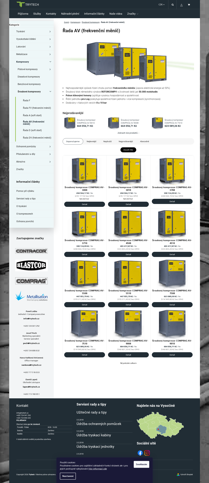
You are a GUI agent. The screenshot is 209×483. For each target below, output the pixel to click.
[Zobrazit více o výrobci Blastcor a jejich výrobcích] (31, 265)
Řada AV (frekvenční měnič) (33, 122)
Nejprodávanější (126, 141)
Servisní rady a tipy (26, 198)
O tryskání (21, 206)
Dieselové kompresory (29, 76)
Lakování (21, 46)
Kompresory (22, 61)
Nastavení (67, 476)
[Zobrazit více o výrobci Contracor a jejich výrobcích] (31, 251)
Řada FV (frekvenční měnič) (37, 108)
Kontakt (22, 406)
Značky (20, 169)
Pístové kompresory (28, 69)
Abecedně (144, 141)
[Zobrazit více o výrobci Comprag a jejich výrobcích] (31, 280)
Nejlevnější (91, 141)
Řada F (26, 100)
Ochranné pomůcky (26, 146)
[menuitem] (24, 13)
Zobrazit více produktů (128, 133)
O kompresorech (24, 213)
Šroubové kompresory (29, 91)
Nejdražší (107, 141)
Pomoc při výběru (25, 191)
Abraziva (20, 161)
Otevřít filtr (128, 150)
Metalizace (21, 54)
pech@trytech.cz (31, 343)
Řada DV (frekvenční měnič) (37, 137)
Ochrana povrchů (25, 221)
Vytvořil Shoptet (186, 475)
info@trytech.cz (31, 318)
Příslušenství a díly (25, 154)
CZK (161, 4)
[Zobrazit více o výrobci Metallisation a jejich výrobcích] (31, 295)
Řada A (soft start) (32, 115)
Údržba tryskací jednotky (95, 446)
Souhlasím (141, 464)
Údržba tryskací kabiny (94, 435)
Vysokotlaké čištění (26, 39)
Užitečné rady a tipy (92, 412)
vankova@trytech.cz (31, 365)
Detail (84, 204)
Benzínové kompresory (29, 84)
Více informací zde (97, 468)
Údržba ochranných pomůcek (99, 424)
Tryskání (20, 31)
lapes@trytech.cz (31, 387)
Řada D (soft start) (32, 130)
